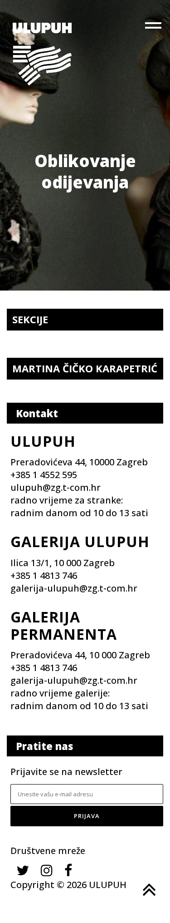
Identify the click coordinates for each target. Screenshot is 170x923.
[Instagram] (47, 870)
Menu (154, 27)
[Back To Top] (148, 889)
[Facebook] (68, 870)
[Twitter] (22, 870)
